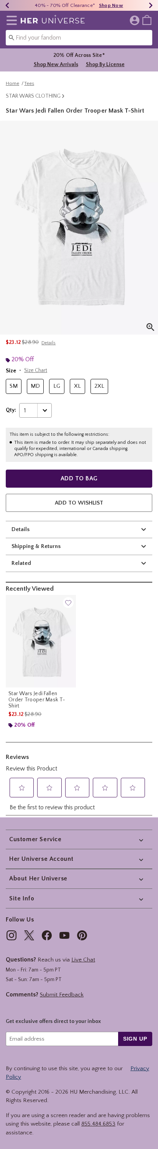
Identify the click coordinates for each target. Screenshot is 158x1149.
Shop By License (105, 64)
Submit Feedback (62, 994)
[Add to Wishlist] (68, 602)
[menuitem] (147, 20)
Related (21, 563)
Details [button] (48, 342)
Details (21, 529)
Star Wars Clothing (33, 96)
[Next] (150, 5)
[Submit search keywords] (11, 37)
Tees (29, 83)
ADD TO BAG (79, 478)
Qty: (11, 410)
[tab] (79, 228)
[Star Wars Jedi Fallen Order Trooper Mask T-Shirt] (41, 641)
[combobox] (79, 37)
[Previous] (7, 5)
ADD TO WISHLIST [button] (79, 503)
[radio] (13, 386)
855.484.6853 (98, 1124)
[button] (10, 20)
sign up (135, 1039)
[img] (11, 935)
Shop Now (111, 5)
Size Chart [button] (35, 370)
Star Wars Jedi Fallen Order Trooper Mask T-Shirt (36, 700)
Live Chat (83, 959)
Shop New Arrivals (56, 64)
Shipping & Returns (36, 546)
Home (12, 83)
